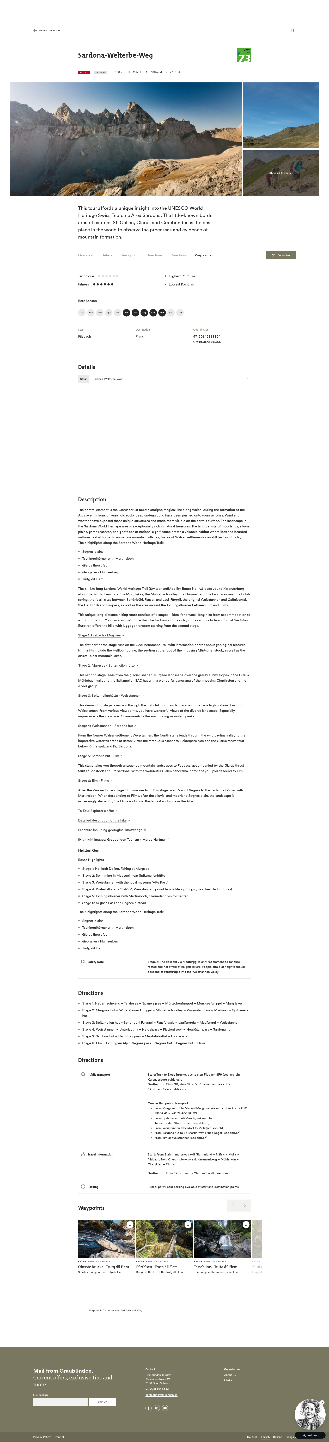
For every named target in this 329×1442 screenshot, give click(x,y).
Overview (85, 255)
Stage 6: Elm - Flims (93, 780)
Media (228, 1380)
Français (291, 1437)
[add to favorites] (292, 30)
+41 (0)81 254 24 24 (157, 1389)
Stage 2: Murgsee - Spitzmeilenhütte (106, 665)
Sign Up (102, 1402)
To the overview (49, 30)
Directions (154, 255)
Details (106, 255)
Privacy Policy (42, 1437)
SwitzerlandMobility (131, 1310)
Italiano (277, 1437)
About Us (230, 1375)
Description (129, 255)
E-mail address (40, 1395)
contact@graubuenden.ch (161, 1394)
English (265, 1437)
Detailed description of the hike (102, 820)
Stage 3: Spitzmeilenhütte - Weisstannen (109, 695)
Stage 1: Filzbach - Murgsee (99, 635)
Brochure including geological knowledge (110, 830)
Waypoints (203, 255)
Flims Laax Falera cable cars (167, 1089)
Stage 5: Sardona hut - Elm (98, 756)
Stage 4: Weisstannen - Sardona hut (105, 725)
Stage (83, 379)
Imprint (59, 1437)
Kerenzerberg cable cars (165, 1079)
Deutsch (252, 1437)
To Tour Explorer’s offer (96, 810)
